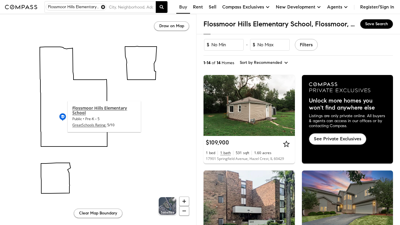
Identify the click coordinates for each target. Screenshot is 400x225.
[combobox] (131, 7)
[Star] (286, 143)
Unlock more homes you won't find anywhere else (342, 104)
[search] (161, 7)
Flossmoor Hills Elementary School (99, 110)
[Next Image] (288, 105)
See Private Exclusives (337, 139)
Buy (183, 7)
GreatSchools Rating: (89, 124)
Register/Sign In (377, 7)
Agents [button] (334, 7)
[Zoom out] (184, 211)
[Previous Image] (210, 105)
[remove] (103, 7)
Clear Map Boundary (98, 213)
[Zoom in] (184, 201)
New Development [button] (295, 7)
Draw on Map (171, 25)
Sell (212, 7)
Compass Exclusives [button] (243, 7)
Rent (198, 7)
